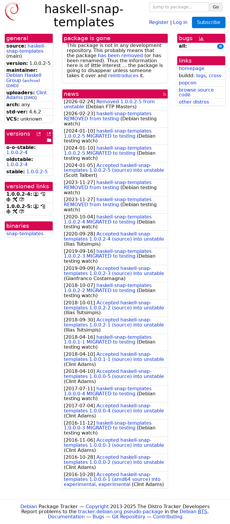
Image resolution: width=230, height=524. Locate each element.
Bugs (98, 517)
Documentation (66, 517)
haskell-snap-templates (26, 48)
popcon (187, 83)
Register (159, 22)
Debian (28, 506)
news (71, 93)
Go (216, 6)
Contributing (167, 517)
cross (215, 75)
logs (201, 75)
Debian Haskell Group (23, 77)
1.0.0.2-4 (17, 152)
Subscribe (208, 22)
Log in (180, 22)
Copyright (97, 506)
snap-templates (24, 233)
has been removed (120, 55)
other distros (194, 102)
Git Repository (128, 517)
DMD (12, 85)
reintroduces (123, 75)
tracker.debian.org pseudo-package (120, 511)
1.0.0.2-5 (37, 171)
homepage (192, 68)
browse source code (196, 92)
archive (31, 80)
